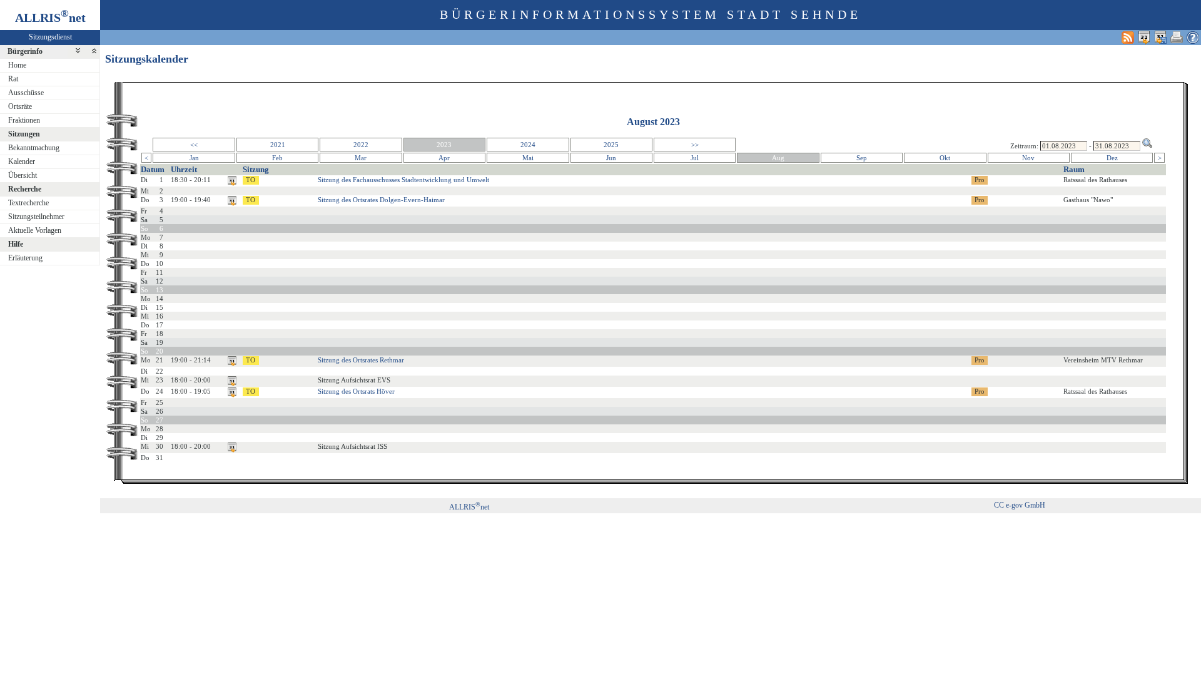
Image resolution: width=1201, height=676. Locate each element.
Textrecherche (28, 202)
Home (17, 65)
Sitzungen (24, 134)
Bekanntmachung (33, 147)
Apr (444, 157)
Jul (695, 157)
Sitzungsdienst (50, 37)
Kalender (21, 161)
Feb (277, 157)
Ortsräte (20, 106)
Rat (13, 78)
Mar (361, 157)
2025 (611, 144)
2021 (277, 144)
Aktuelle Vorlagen (34, 230)
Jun (611, 157)
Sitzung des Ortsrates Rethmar (361, 360)
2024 (527, 144)
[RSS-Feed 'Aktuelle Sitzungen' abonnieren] (1127, 37)
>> (695, 144)
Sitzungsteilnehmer (36, 216)
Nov (1028, 157)
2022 (360, 144)
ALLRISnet (469, 507)
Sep (861, 157)
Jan (194, 157)
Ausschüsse (26, 92)
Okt (945, 157)
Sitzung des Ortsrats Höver (356, 391)
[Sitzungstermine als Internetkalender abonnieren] (1144, 37)
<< (194, 144)
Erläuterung (25, 257)
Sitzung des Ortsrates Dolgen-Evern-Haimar (381, 199)
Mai (528, 157)
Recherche (24, 189)
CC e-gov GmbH (1019, 505)
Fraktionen (24, 120)
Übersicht (22, 175)
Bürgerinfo (25, 51)
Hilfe (15, 244)
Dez (1112, 157)
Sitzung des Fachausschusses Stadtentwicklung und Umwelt (403, 179)
